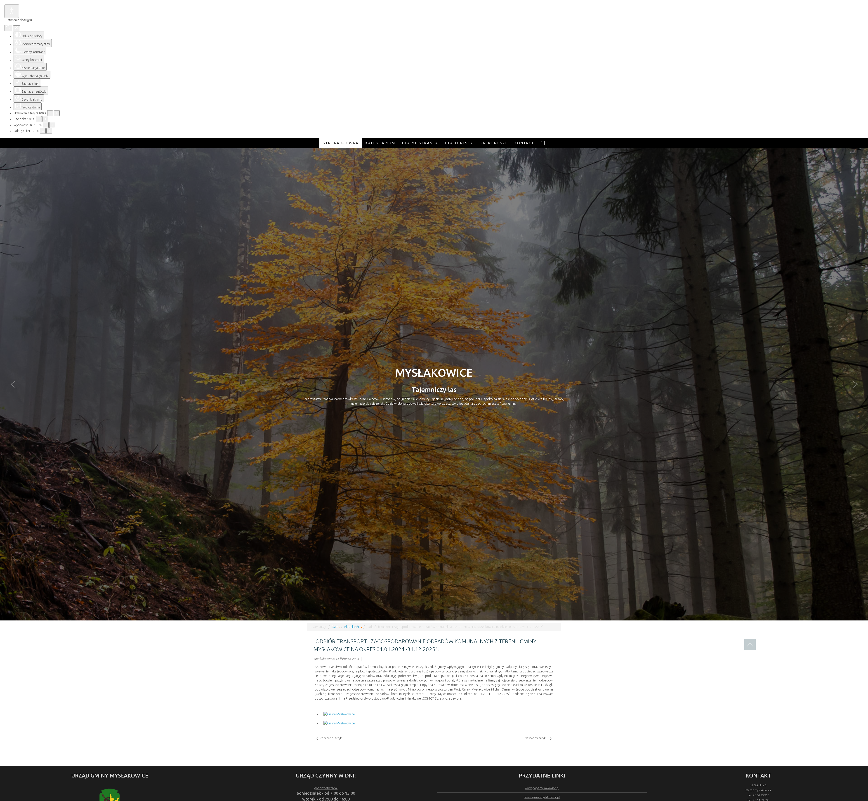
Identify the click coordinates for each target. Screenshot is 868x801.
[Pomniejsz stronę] (50, 113)
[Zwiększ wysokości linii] (52, 125)
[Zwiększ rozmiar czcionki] (45, 119)
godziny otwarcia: (325, 787)
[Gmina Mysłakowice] (339, 714)
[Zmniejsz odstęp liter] (43, 131)
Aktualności (352, 627)
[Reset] (8, 28)
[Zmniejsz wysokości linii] (46, 125)
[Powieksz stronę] (57, 113)
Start (334, 627)
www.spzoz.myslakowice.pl (542, 797)
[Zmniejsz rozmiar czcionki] (39, 119)
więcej (434, 428)
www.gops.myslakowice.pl (542, 787)
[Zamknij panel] (16, 28)
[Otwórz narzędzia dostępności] (12, 11)
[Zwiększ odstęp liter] (49, 131)
